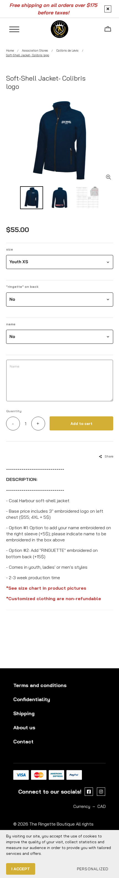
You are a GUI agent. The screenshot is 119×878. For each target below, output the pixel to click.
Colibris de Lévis (67, 50)
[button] (59, 262)
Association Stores (35, 50)
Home (10, 50)
